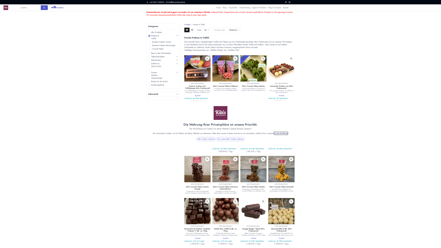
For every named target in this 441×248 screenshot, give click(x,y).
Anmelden (60, 7)
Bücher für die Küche (159, 81)
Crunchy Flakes (158, 49)
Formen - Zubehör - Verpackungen (156, 75)
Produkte (187, 24)
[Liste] (192, 30)
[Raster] (186, 30)
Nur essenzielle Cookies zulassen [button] (230, 139)
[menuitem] (218, 7)
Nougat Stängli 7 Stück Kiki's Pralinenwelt (253, 230)
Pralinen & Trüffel (155, 37)
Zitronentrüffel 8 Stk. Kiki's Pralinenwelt (281, 230)
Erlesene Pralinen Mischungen (163, 45)
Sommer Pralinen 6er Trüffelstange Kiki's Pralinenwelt (197, 87)
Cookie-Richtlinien (281, 133)
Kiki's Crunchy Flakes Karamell (281, 187)
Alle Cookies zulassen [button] (206, 139)
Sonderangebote (157, 85)
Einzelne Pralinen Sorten (161, 42)
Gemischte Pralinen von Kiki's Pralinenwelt (281, 87)
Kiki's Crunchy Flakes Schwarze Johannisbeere (225, 188)
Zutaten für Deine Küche (156, 65)
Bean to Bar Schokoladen (161, 53)
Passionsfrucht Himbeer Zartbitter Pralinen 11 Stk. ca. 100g (197, 230)
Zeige (199, 30)
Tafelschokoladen (158, 56)
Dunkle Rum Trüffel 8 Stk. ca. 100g (225, 230)
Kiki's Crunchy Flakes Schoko (253, 187)
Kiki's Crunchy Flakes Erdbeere (225, 86)
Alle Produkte (156, 32)
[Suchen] (44, 7)
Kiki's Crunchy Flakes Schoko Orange (197, 188)
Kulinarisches (156, 60)
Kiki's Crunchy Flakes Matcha (253, 86)
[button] (234, 30)
